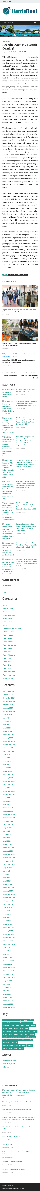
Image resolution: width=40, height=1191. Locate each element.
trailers (32, 1034)
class (31, 1020)
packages (27, 1031)
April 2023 (7, 768)
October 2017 (8, 941)
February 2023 (8, 774)
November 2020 (9, 818)
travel (5, 1037)
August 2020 (7, 828)
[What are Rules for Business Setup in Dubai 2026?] (8, 390)
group (22, 1025)
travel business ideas (15, 1037)
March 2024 (7, 731)
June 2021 (6, 801)
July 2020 (6, 831)
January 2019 (8, 891)
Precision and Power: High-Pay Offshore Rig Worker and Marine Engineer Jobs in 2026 (26, 403)
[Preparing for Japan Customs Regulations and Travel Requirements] (20, 330)
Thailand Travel (8, 632)
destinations (21, 1023)
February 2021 (8, 808)
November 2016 (9, 971)
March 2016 (7, 997)
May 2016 (6, 991)
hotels (5, 1028)
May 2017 (6, 954)
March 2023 (7, 771)
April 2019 (7, 881)
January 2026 (8, 695)
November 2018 (9, 897)
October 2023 (8, 748)
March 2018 (7, 924)
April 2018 (7, 921)
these (21, 1034)
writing (21, 1048)
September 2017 (9, 944)
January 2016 (8, 1004)
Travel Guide (21, 1040)
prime (10, 1034)
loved (26, 1028)
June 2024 (6, 721)
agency (19, 1020)
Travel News (7, 662)
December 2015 (9, 1007)
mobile (15, 1031)
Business (6, 612)
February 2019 (8, 887)
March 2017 (7, 957)
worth (25, 274)
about (5, 1020)
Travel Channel (8, 642)
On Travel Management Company (13, 1169)
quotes (16, 1034)
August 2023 (7, 754)
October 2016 (8, 974)
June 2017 (6, 951)
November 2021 (9, 794)
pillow (5, 1034)
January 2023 (8, 778)
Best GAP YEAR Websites (11, 1136)
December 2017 (9, 934)
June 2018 (6, 914)
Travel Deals (7, 648)
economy (29, 1023)
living (21, 1028)
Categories (7, 585)
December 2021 (9, 791)
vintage (30, 1045)
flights (12, 1025)
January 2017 (8, 964)
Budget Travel (8, 608)
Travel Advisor (8, 635)
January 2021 (8, 811)
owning (19, 274)
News (5, 625)
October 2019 (8, 861)
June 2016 (6, 987)
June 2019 (6, 874)
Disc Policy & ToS (9, 1063)
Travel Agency (8, 638)
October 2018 (8, 901)
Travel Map (7, 658)
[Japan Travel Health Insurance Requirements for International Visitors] (20, 355)
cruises (14, 1023)
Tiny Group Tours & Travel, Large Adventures (18, 1102)
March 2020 (7, 844)
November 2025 (9, 701)
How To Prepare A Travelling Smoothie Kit (16, 1109)
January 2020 (8, 851)
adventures (12, 1020)
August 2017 (7, 947)
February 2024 (8, 734)
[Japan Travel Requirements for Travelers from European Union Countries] (20, 297)
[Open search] (35, 23)
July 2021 (6, 798)
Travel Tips (7, 668)
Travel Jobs (7, 652)
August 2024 (7, 714)
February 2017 (8, 961)
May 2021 (6, 804)
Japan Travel (6, 41)
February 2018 (8, 927)
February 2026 (8, 691)
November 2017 (9, 937)
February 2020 (8, 848)
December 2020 (9, 814)
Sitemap (6, 1067)
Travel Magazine (9, 655)
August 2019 (7, 867)
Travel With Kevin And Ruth (12, 1161)
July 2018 (6, 911)
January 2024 (8, 738)
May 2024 (6, 724)
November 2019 (9, 858)
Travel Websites (9, 672)
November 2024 (9, 711)
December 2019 (9, 854)
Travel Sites (7, 665)
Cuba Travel (7, 618)
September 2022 (9, 784)
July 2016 (6, 984)
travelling (6, 1042)
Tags (4, 592)
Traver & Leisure (9, 675)
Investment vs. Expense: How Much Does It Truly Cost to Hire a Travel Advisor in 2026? (26, 545)
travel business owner (9, 1040)
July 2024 (6, 718)
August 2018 (7, 907)
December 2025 (9, 698)
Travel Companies (9, 645)
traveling (29, 1040)
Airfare (5, 605)
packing (34, 1031)
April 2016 (7, 994)
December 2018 (9, 894)
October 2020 (8, 821)
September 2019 (9, 864)
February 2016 (8, 1001)
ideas (10, 1028)
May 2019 (6, 877)
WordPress (13, 1188)
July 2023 (6, 758)
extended (6, 1025)
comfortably (6, 1023)
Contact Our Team (9, 1060)
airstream (12, 274)
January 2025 (8, 708)
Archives (6, 589)
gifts (17, 1025)
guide (27, 1025)
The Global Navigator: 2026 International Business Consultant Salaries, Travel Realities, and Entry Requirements (25, 441)
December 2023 (9, 741)
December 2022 (9, 781)
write (10, 1048)
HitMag (22, 1188)
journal (16, 1028)
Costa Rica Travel (9, 615)
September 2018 (9, 904)
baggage (25, 1020)
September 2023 (9, 751)
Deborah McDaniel (20, 52)
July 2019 (6, 871)
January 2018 (8, 931)
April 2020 (7, 841)
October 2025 (8, 704)
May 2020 (6, 838)
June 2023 (6, 761)
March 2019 (7, 884)
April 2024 (7, 728)
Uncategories (8, 678)
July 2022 (6, 788)
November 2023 (9, 744)
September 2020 (9, 824)
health (33, 1025)
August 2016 (7, 981)
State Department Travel (12, 628)
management (7, 1031)
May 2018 (6, 917)
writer (15, 1048)
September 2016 (9, 977)
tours (26, 1034)
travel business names (29, 1037)
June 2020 (6, 834)
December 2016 (9, 967)
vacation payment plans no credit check (14, 1045)
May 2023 (6, 764)
